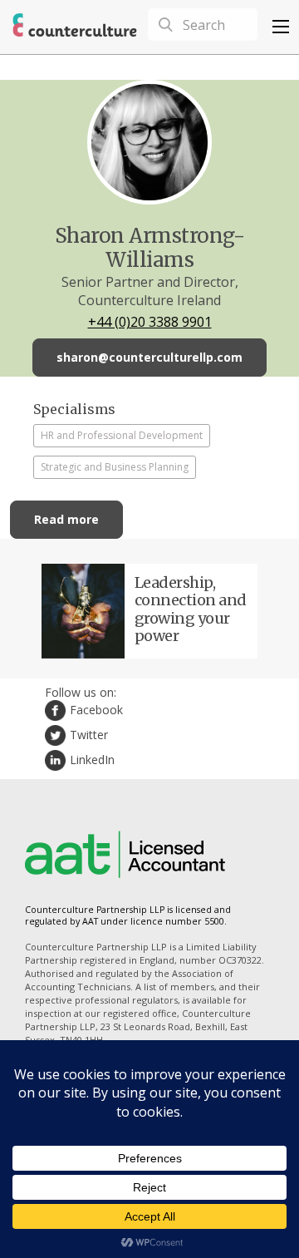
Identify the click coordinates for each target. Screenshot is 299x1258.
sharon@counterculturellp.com (149, 357)
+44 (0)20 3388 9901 (150, 322)
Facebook (96, 710)
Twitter (89, 734)
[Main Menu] (280, 26)
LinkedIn (92, 759)
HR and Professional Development (122, 435)
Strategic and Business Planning (115, 467)
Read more (66, 519)
